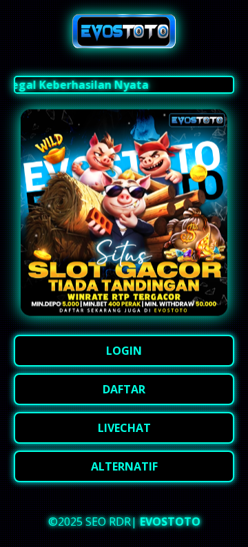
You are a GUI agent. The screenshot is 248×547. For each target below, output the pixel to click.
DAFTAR (124, 389)
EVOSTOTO (170, 521)
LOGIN (124, 350)
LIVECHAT (124, 427)
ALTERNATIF (124, 466)
